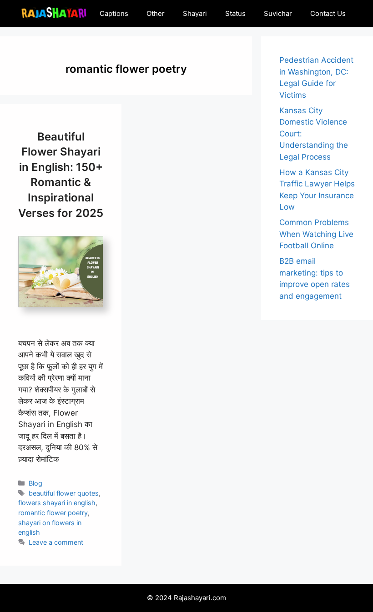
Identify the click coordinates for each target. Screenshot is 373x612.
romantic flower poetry (53, 513)
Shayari (195, 13)
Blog (35, 483)
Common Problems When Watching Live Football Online (316, 234)
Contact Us (328, 13)
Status (235, 13)
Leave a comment (56, 542)
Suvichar (278, 13)
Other (155, 13)
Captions (114, 13)
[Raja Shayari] (53, 13)
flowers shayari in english (57, 503)
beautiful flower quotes (64, 493)
